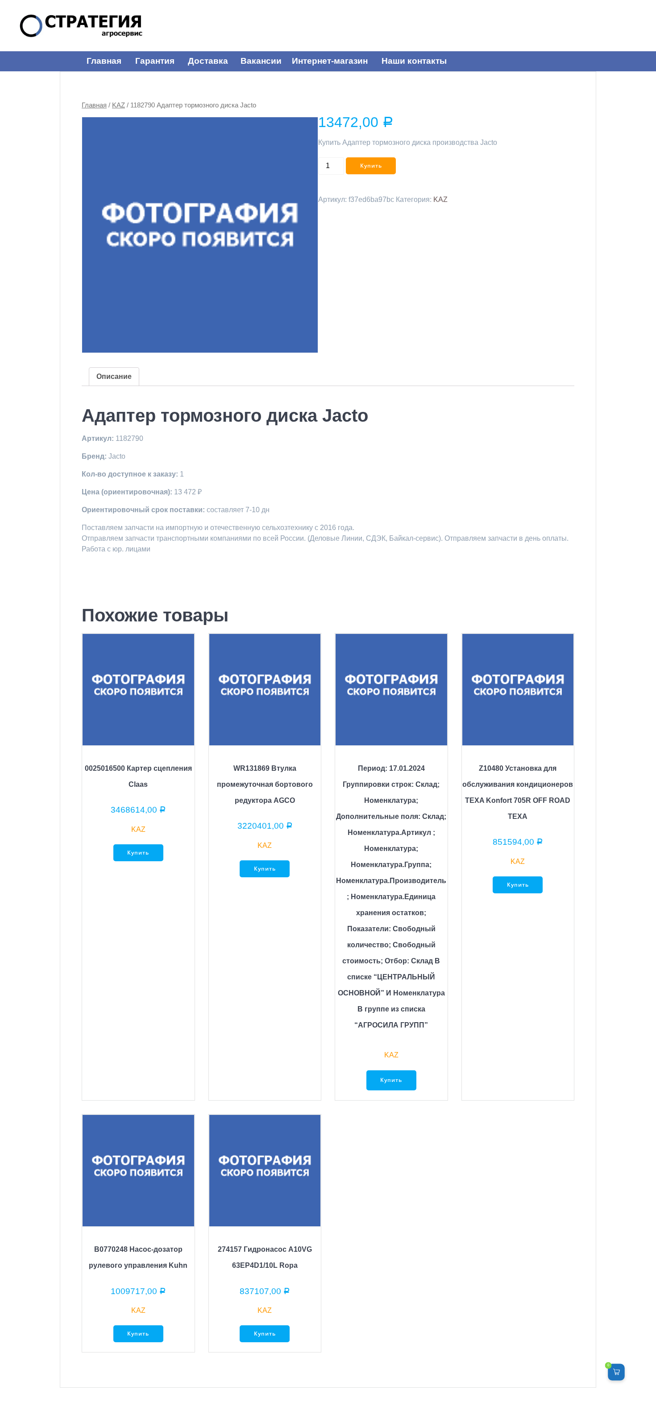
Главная (94, 105)
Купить (371, 165)
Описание (114, 376)
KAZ (118, 105)
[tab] (114, 376)
